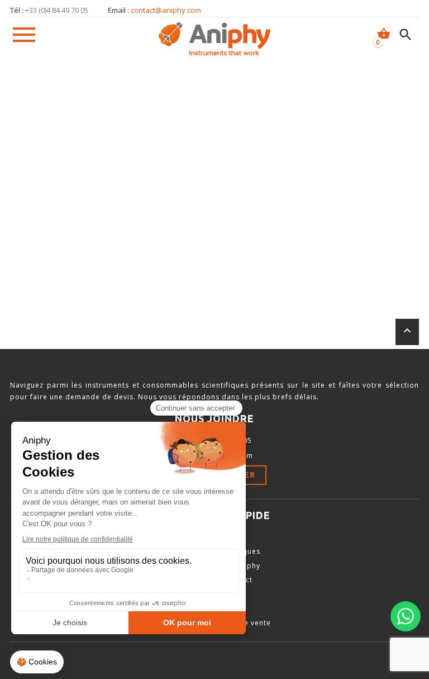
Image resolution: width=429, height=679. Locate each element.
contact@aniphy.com (166, 10)
